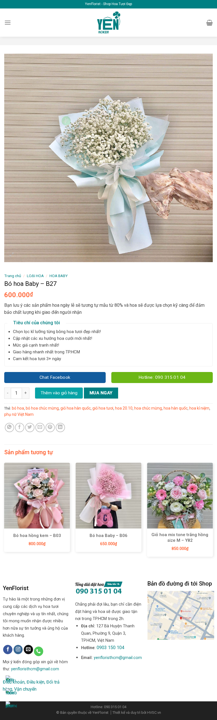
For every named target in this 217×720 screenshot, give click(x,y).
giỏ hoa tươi (102, 408)
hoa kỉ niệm (199, 408)
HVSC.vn (154, 712)
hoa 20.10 (124, 408)
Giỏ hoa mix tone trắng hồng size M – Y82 (179, 537)
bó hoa (18, 408)
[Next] (212, 512)
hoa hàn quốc (176, 408)
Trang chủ (12, 275)
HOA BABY (58, 275)
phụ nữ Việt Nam (19, 414)
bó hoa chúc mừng (42, 408)
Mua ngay (101, 392)
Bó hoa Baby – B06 (108, 535)
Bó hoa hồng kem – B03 (37, 535)
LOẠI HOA (35, 275)
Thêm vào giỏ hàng (59, 392)
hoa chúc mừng (148, 408)
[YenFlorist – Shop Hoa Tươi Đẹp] (108, 22)
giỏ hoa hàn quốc (75, 408)
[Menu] (7, 22)
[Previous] (4, 512)
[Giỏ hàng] (209, 22)
